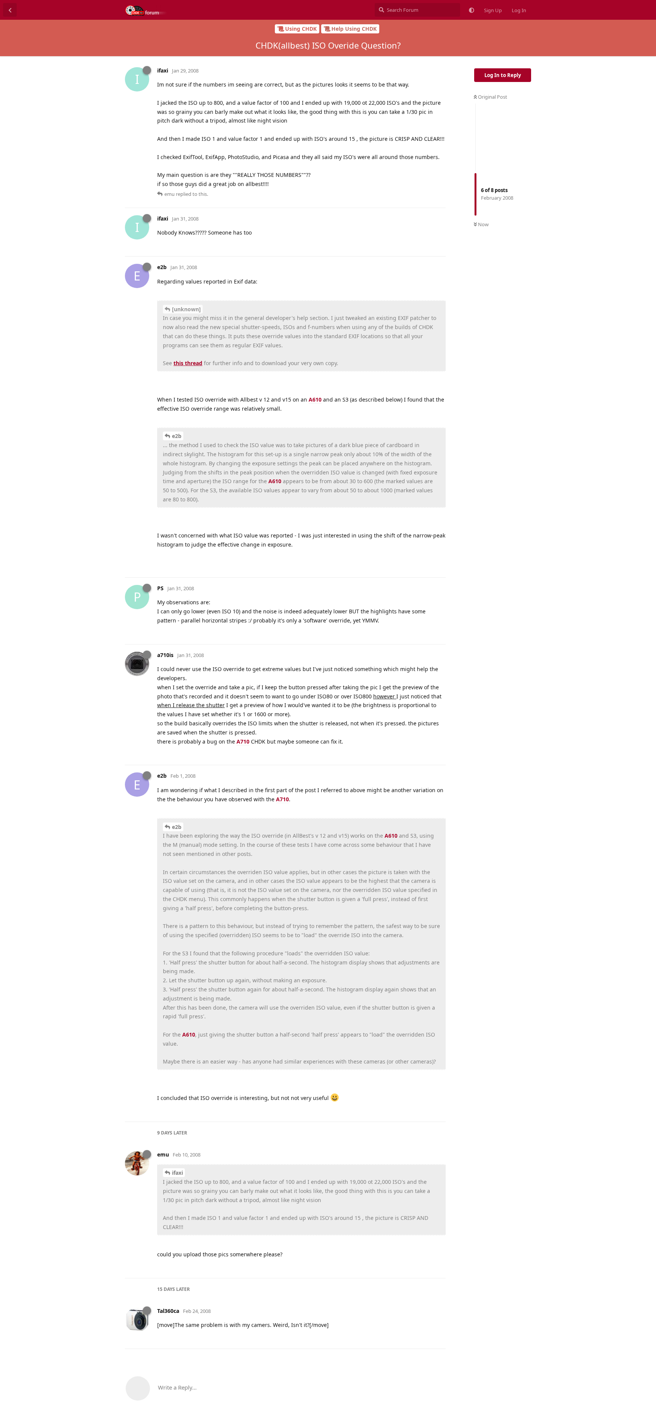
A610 (315, 399)
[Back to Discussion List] (10, 10)
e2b (176, 436)
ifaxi (177, 1172)
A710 (243, 741)
